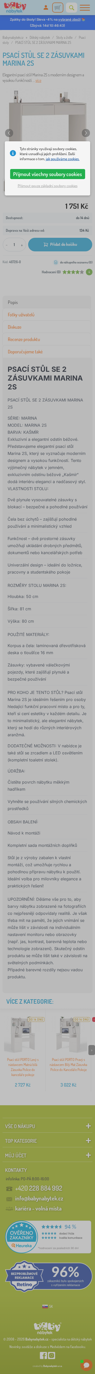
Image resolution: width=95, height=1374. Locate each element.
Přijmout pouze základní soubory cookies (48, 185)
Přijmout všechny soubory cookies (47, 174)
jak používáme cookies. (63, 158)
